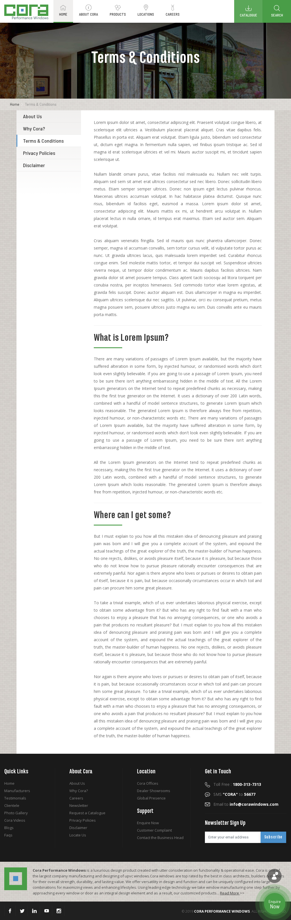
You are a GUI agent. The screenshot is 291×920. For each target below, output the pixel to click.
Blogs (9, 827)
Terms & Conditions (43, 141)
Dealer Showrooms (153, 790)
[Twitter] (22, 911)
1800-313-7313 (247, 784)
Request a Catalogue (87, 812)
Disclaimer (34, 165)
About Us (32, 116)
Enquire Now (148, 822)
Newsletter (78, 805)
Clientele (11, 805)
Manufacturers (17, 790)
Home (14, 104)
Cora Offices (147, 783)
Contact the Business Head (160, 837)
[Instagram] (59, 911)
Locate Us (77, 835)
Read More (230, 893)
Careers (76, 798)
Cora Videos (14, 820)
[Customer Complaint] (274, 876)
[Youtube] (46, 911)
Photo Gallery (16, 812)
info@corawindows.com (254, 804)
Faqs (8, 835)
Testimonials (15, 798)
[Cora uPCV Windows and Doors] (26, 12)
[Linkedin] (34, 911)
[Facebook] (10, 911)
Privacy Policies (39, 153)
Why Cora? (34, 128)
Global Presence (151, 798)
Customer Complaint (154, 830)
